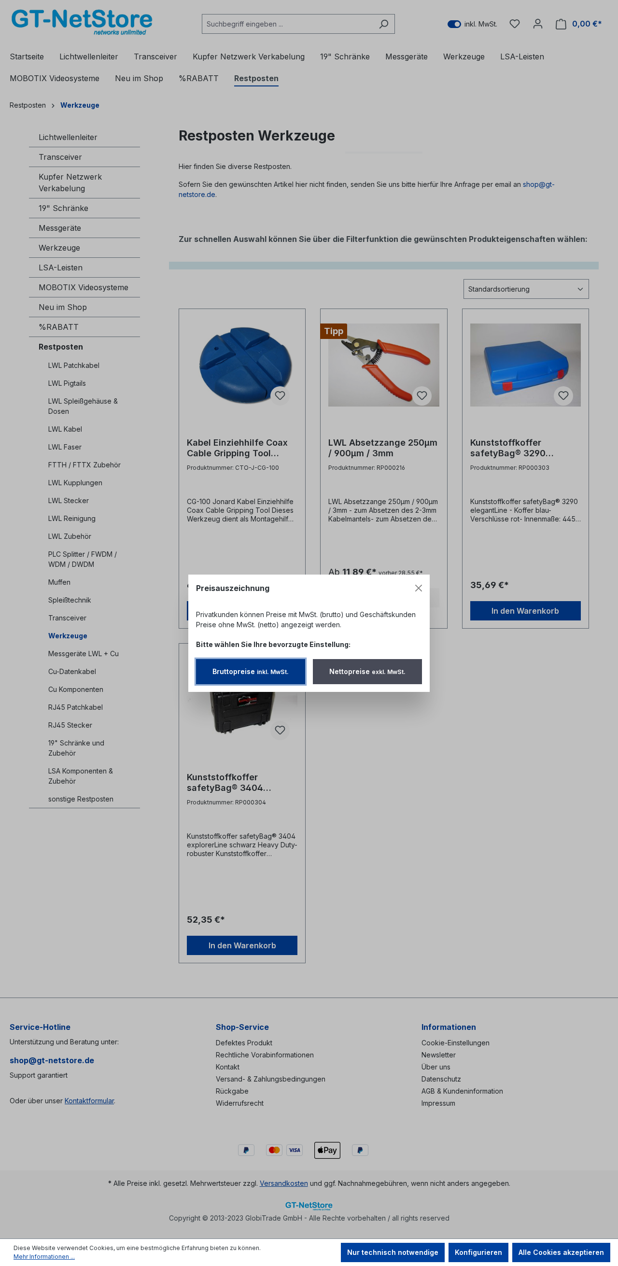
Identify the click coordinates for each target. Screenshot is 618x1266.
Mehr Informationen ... (44, 1256)
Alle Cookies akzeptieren (561, 1252)
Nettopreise (367, 671)
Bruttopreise (250, 671)
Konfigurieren (478, 1252)
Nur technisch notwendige (392, 1252)
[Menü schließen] (418, 588)
